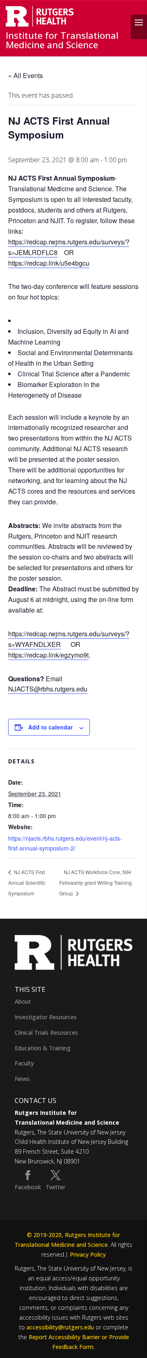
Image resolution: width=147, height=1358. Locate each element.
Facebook (28, 1187)
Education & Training (43, 1048)
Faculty (24, 1063)
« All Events (25, 75)
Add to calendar (50, 727)
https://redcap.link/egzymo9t (48, 655)
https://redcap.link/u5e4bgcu (48, 263)
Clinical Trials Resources (46, 1032)
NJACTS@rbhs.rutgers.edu (47, 689)
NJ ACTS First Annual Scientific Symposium (26, 882)
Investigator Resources (46, 1017)
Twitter (55, 1187)
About (23, 1001)
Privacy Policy (88, 1254)
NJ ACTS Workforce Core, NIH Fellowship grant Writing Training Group (95, 882)
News (22, 1079)
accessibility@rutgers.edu (60, 1327)
